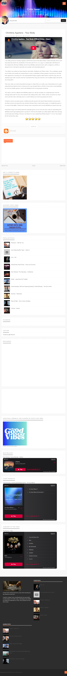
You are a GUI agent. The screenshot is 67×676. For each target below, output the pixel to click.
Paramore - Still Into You (17, 243)
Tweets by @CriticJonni (9, 334)
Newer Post (5, 165)
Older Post (62, 165)
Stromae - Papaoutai (16, 294)
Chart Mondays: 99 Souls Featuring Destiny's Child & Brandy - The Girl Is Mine (31, 286)
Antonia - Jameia (15, 308)
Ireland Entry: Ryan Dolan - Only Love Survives (23, 264)
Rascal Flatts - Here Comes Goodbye (20, 301)
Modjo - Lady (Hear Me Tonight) (19, 279)
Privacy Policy (19, 672)
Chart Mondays (7, 482)
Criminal (53, 114)
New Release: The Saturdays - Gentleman (22, 272)
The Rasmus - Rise (8, 531)
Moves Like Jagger (39, 63)
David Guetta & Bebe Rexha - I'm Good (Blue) (23, 482)
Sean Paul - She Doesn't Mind (15, 636)
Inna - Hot (13, 257)
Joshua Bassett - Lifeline (17, 457)
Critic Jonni (13, 672)
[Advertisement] (33, 401)
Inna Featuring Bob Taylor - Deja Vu (20, 250)
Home (33, 165)
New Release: (6, 457)
